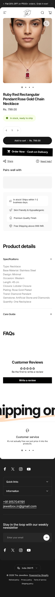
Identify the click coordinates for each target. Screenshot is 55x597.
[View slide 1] (22, 450)
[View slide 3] (29, 450)
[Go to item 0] (22, 87)
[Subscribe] (46, 537)
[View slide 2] (26, 450)
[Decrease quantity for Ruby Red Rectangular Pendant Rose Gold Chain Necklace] (6, 130)
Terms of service (40, 580)
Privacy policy (26, 580)
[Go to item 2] (26, 87)
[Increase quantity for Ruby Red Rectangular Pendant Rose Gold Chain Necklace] (18, 130)
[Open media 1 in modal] (46, 23)
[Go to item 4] (33, 87)
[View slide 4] (33, 450)
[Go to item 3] (29, 87)
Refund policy (14, 580)
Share (10, 161)
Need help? (46, 161)
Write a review (27, 380)
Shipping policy (27, 584)
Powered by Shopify (38, 575)
